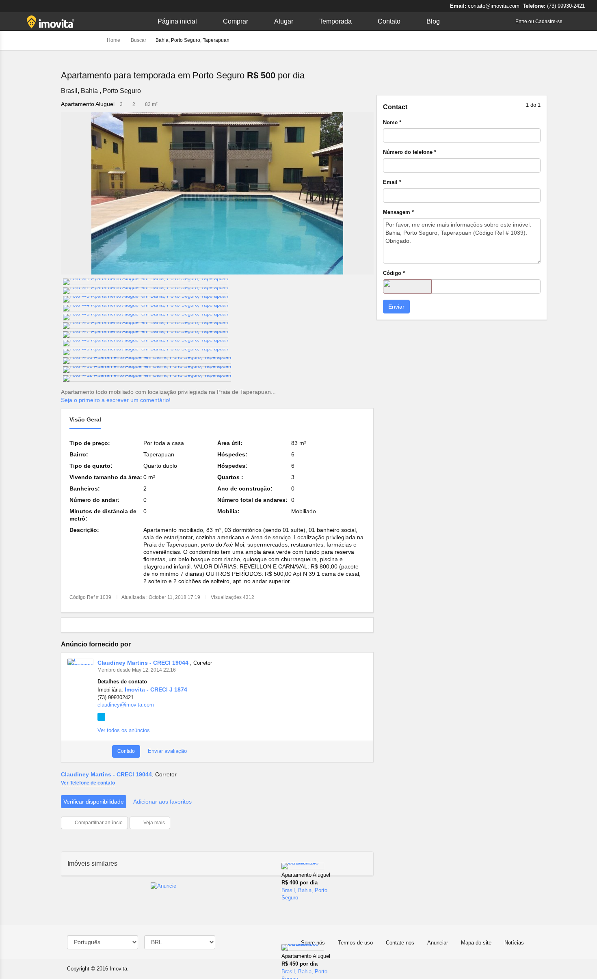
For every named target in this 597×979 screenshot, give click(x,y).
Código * (394, 273)
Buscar (138, 40)
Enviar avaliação (166, 751)
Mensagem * (398, 212)
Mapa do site (476, 943)
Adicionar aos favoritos (162, 801)
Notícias (514, 943)
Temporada (335, 21)
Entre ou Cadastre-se (538, 21)
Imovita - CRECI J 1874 (156, 689)
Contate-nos (400, 943)
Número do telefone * (409, 152)
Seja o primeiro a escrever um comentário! (116, 400)
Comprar (235, 21)
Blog (433, 21)
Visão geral (85, 419)
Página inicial (177, 21)
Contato (389, 21)
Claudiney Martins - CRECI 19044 (143, 662)
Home (114, 40)
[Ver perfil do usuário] (80, 662)
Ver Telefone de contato (88, 783)
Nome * (392, 122)
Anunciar (437, 943)
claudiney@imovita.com (125, 705)
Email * (392, 182)
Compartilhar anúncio (98, 823)
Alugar (283, 21)
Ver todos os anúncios (123, 730)
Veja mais (153, 823)
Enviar (396, 306)
